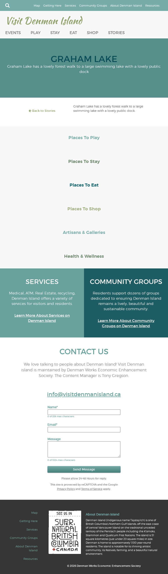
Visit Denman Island (43, 20)
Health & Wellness (84, 256)
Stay (55, 32)
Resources (152, 5)
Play (35, 32)
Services (70, 5)
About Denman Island (126, 5)
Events (13, 32)
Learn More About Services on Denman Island (42, 318)
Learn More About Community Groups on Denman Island (126, 323)
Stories (116, 32)
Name (52, 407)
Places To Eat (84, 185)
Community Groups (93, 5)
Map (37, 5)
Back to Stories (43, 111)
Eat (73, 32)
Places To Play (84, 137)
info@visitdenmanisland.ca (84, 394)
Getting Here (52, 5)
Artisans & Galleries (84, 232)
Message (54, 439)
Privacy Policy (66, 489)
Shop (92, 32)
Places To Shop (84, 209)
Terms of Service (91, 489)
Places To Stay (84, 161)
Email (52, 425)
